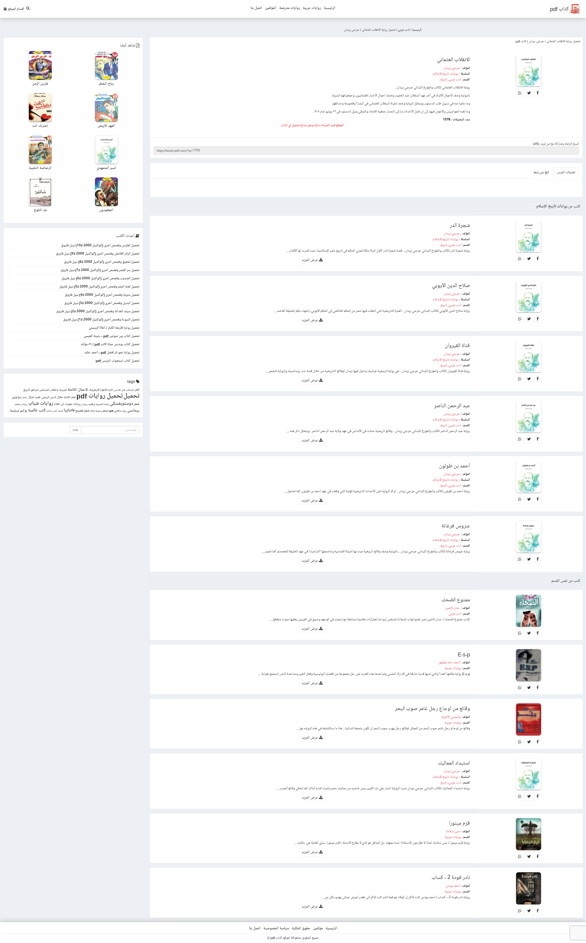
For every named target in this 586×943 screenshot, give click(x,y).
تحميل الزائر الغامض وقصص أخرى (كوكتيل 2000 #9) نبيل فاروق (97, 253)
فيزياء (60, 411)
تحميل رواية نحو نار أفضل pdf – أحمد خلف (111, 352)
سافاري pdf (115, 411)
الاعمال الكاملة (78, 389)
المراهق (34, 390)
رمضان (84, 404)
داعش (24, 397)
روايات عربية (312, 8)
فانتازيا (69, 410)
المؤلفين (270, 8)
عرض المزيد (310, 260)
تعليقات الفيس (566, 172)
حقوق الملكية (301, 928)
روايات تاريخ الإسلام (445, 73)
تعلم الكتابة (70, 397)
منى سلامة (453, 831)
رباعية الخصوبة (102, 404)
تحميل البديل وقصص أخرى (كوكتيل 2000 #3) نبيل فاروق (101, 303)
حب (38, 397)
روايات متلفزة (21, 404)
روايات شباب (40, 403)
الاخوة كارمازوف (98, 390)
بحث (75, 430)
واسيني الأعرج (451, 717)
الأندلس (117, 390)
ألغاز (137, 390)
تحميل (131, 396)
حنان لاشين (452, 608)
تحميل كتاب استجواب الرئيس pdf (117, 360)
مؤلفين (318, 928)
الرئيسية (329, 8)
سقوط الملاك (96, 411)
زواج (124, 411)
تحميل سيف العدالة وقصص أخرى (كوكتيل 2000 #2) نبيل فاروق (97, 311)
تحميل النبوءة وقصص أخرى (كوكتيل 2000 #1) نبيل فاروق (101, 319)
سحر (105, 410)
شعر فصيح (82, 410)
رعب (91, 403)
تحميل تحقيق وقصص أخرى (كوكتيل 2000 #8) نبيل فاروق (101, 262)
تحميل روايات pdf (99, 396)
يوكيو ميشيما (18, 410)
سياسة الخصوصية (276, 928)
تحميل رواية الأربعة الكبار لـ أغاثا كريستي (114, 327)
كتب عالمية (37, 410)
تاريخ (443, 79)
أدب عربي (455, 79)
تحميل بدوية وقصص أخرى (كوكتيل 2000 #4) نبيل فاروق (102, 295)
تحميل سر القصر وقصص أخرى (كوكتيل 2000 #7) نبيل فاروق (100, 270)
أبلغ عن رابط (541, 172)
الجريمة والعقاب (58, 390)
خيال (31, 397)
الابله (110, 390)
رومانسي (133, 410)
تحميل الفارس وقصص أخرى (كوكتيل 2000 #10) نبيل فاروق (100, 245)
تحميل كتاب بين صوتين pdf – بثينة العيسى (111, 336)
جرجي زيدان (452, 68)
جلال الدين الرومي (52, 397)
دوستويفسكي (121, 404)
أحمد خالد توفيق (449, 662)
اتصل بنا (256, 8)
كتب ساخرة (51, 411)
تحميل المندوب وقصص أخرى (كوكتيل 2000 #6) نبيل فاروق (100, 278)
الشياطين (44, 390)
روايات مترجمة (289, 8)
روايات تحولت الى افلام (67, 404)
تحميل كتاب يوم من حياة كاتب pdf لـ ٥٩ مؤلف (110, 344)
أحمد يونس (452, 885)
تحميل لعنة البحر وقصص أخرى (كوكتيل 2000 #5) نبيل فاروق (99, 286)
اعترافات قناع (128, 390)
